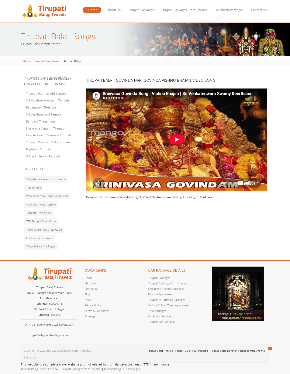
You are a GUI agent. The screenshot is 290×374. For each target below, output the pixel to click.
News (88, 300)
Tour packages (157, 311)
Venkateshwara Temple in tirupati (47, 196)
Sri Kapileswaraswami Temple (47, 100)
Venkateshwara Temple (41, 204)
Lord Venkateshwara (39, 238)
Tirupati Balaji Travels (47, 61)
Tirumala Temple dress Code (44, 229)
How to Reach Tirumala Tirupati (48, 135)
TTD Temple (33, 188)
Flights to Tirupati (38, 149)
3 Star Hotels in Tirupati (43, 156)
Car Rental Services (160, 316)
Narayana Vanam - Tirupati (45, 128)
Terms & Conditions (96, 311)
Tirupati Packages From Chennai (184, 10)
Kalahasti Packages (229, 10)
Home (92, 10)
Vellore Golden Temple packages (168, 305)
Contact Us (259, 10)
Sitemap (89, 316)
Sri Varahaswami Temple (43, 114)
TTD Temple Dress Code (41, 221)
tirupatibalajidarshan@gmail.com (49, 335)
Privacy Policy (93, 305)
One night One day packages (166, 289)
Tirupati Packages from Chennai (168, 283)
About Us (114, 10)
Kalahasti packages (160, 294)
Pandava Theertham (40, 121)
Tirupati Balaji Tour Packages (122, 369)
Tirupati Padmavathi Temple (46, 93)
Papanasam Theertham (42, 107)
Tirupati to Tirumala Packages (166, 300)
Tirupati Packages (141, 10)
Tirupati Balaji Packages (40, 246)
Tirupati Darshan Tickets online (48, 142)
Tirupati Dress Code (38, 213)
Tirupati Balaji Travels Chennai (39, 369)
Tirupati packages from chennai (46, 179)
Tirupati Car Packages (161, 322)
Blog (87, 294)
